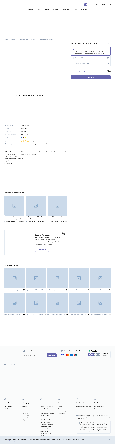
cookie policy (11, 441)
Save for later (42, 249)
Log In (96, 4)
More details (101, 53)
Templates (55, 9)
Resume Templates (45, 426)
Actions (46, 144)
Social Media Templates (46, 424)
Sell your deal (8, 406)
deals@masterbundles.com (83, 406)
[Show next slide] (66, 68)
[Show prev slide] (17, 68)
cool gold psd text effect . (56, 217)
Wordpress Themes (45, 429)
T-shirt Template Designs (47, 408)
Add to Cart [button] (81, 71)
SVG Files (42, 411)
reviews (105, 355)
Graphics (30, 9)
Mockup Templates (45, 433)
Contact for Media (99, 406)
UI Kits (42, 435)
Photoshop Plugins (35, 144)
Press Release (98, 408)
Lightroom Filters (45, 422)
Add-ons (46, 9)
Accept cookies (97, 440)
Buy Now (91, 77)
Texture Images (44, 415)
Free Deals (84, 9)
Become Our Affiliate (10, 411)
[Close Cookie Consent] (110, 440)
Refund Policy (62, 411)
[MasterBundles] (10, 4)
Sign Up (103, 4)
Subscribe (51, 355)
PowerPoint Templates (46, 406)
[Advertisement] (57, 24)
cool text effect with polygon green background (35, 218)
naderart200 (25, 125)
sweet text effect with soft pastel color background (13, 218)
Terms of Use (61, 413)
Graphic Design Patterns (47, 413)
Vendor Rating (8, 408)
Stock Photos (44, 431)
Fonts (38, 9)
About (60, 406)
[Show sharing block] (109, 43)
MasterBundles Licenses (64, 408)
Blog (76, 9)
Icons (41, 417)
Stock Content (67, 9)
